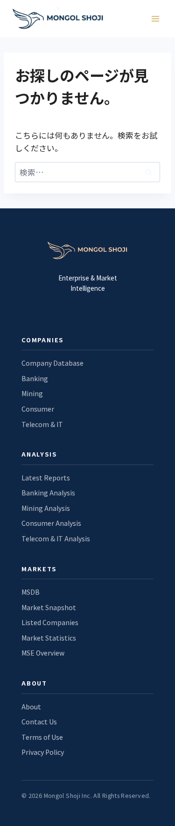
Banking (34, 378)
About (31, 706)
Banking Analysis (48, 492)
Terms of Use (42, 737)
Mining (32, 393)
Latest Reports (45, 477)
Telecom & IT (42, 424)
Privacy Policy (42, 752)
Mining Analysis (45, 508)
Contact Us (39, 721)
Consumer (37, 408)
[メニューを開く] (155, 18)
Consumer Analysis (51, 523)
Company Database (52, 363)
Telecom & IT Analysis (55, 538)
